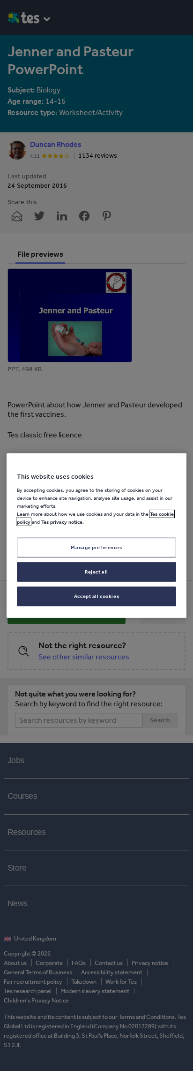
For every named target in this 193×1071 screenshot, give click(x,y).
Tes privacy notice (61, 522)
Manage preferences (96, 547)
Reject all (96, 571)
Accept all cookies (96, 595)
